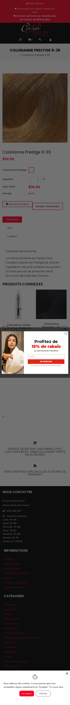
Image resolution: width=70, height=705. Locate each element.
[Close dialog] (66, 333)
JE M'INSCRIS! (46, 362)
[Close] (67, 673)
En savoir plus (56, 686)
